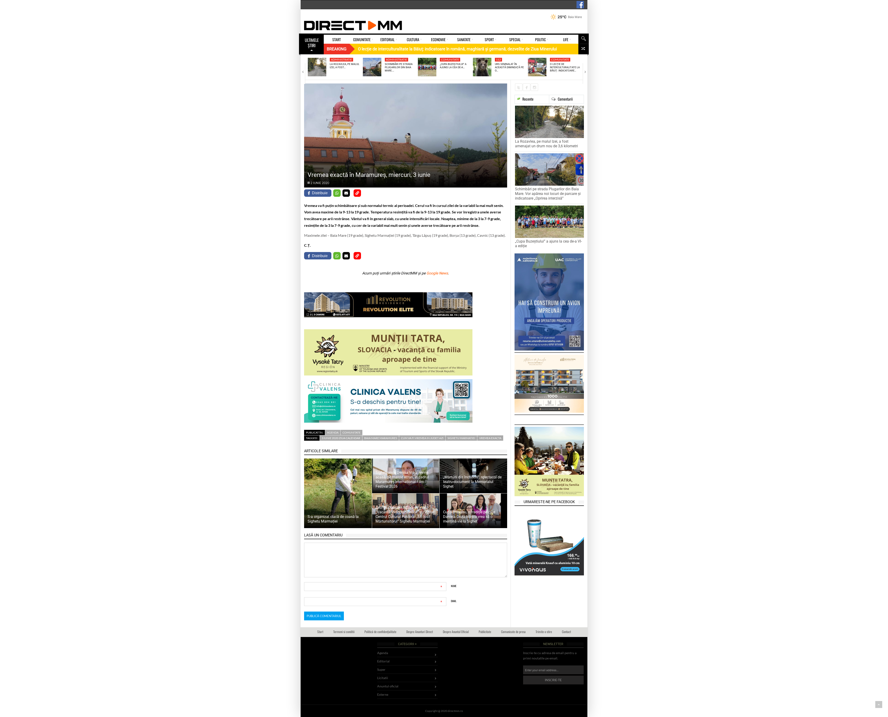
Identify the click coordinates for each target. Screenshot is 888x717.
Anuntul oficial (387, 686)
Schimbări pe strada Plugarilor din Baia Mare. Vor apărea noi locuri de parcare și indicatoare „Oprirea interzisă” (548, 193)
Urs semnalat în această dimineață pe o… (509, 67)
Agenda (333, 432)
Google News (437, 273)
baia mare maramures (380, 438)
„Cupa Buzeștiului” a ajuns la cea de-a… (453, 66)
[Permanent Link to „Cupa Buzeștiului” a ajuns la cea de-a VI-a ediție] (427, 67)
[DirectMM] (353, 25)
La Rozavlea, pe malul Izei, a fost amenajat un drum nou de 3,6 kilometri (546, 143)
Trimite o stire (544, 631)
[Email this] (346, 193)
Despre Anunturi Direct (419, 631)
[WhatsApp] (337, 193)
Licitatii (382, 678)
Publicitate (485, 631)
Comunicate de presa (513, 631)
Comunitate (450, 59)
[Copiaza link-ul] (357, 193)
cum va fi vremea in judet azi (422, 438)
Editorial (383, 661)
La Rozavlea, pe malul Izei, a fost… (344, 66)
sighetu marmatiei (461, 438)
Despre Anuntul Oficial (456, 631)
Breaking (336, 48)
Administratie (341, 59)
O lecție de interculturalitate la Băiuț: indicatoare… (565, 67)
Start (320, 631)
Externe (382, 694)
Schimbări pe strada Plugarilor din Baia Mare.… (399, 67)
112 (498, 59)
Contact (566, 631)
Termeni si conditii (344, 631)
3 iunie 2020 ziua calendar (341, 438)
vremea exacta (490, 438)
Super (381, 669)
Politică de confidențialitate (380, 631)
